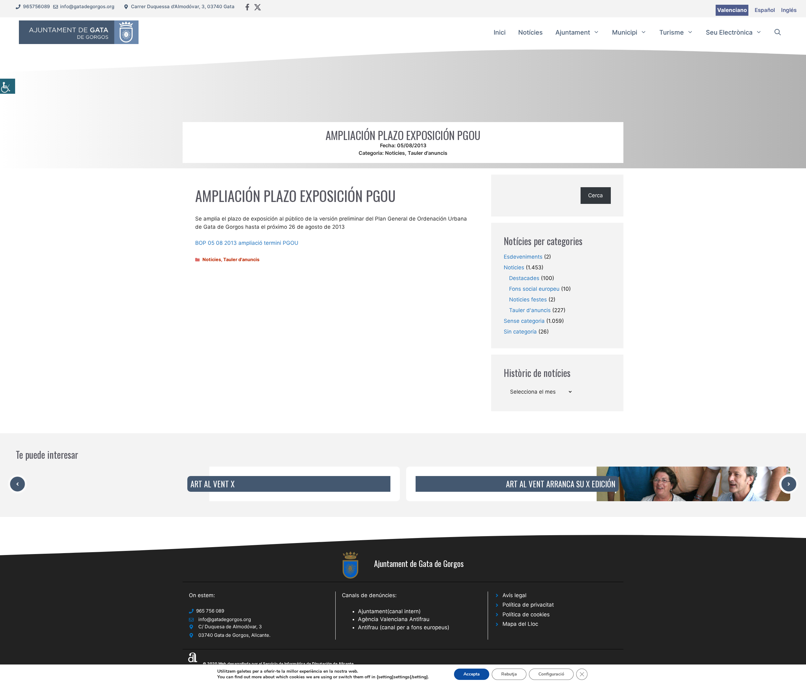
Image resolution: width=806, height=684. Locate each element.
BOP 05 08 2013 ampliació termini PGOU (246, 243)
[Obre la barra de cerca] (777, 32)
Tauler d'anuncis (427, 153)
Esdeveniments (523, 257)
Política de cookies (526, 614)
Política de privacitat (528, 605)
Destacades (524, 278)
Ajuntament (572, 32)
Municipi (624, 32)
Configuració (551, 674)
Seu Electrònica (729, 32)
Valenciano (732, 10)
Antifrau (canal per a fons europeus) (403, 627)
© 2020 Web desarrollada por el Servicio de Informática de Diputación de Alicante (278, 663)
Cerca (595, 195)
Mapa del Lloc (520, 624)
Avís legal (514, 595)
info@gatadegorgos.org (87, 6)
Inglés (789, 10)
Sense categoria (524, 321)
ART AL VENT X (212, 484)
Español (765, 10)
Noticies (395, 153)
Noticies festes (528, 299)
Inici (500, 32)
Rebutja (509, 674)
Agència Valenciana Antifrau (393, 619)
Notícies (530, 32)
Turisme (671, 32)
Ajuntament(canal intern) (389, 611)
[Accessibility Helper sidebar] (7, 86)
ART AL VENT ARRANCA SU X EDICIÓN (561, 484)
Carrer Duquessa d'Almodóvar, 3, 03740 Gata (183, 6)
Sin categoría (520, 331)
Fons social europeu (534, 289)
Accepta (471, 674)
